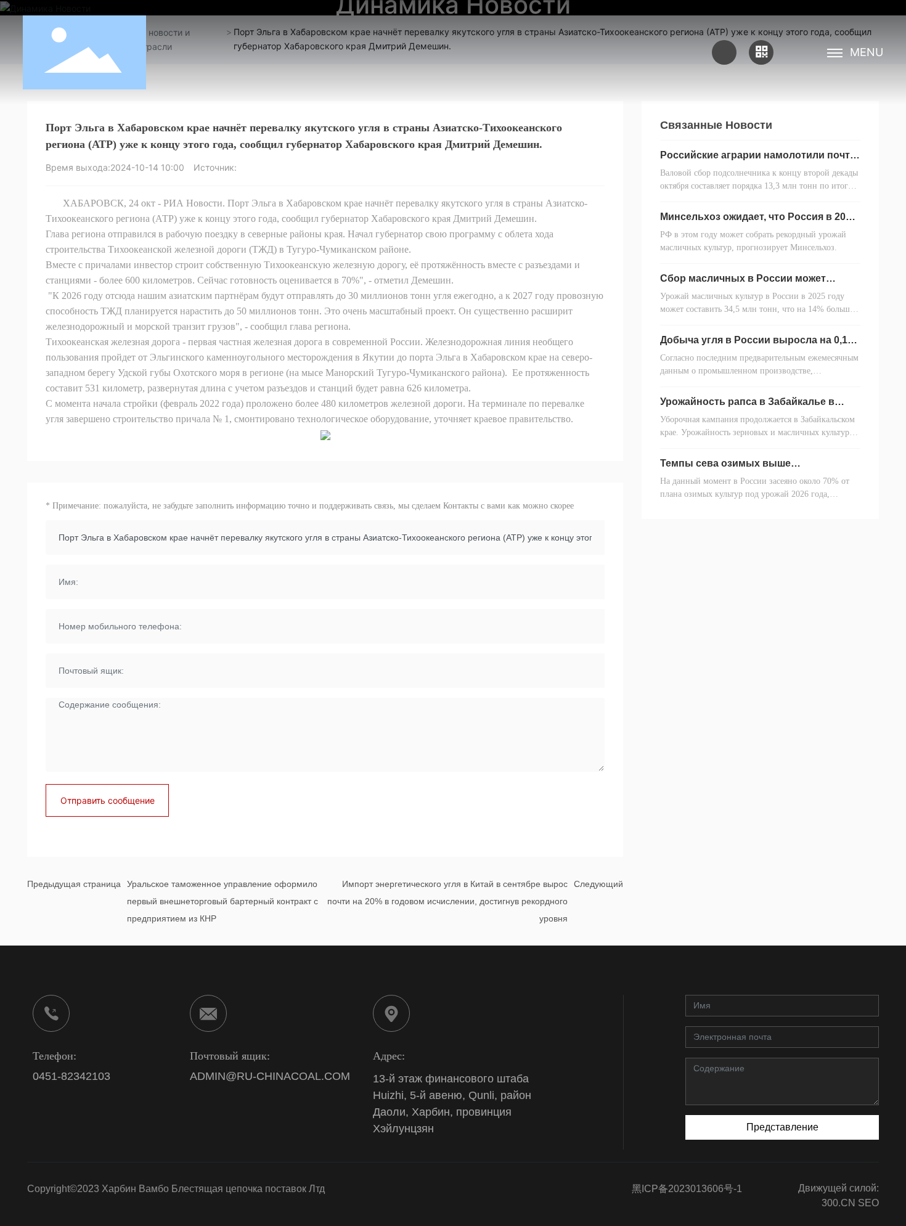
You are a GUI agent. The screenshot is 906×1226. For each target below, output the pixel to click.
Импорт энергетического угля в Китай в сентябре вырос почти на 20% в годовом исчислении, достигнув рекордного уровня (447, 901)
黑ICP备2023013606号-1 (687, 1188)
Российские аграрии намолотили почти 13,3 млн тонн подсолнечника (758, 160)
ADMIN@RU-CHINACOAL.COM (270, 1076)
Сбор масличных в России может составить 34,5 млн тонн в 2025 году (749, 283)
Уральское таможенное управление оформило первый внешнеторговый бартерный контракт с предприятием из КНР (222, 901)
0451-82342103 (71, 1076)
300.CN (838, 1203)
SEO (868, 1203)
